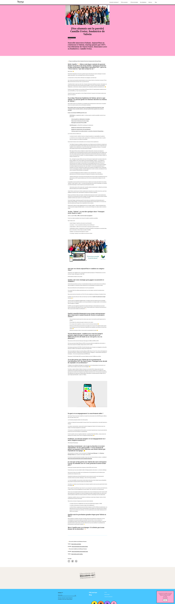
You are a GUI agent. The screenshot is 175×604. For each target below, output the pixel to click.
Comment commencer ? (114, 2)
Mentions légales (107, 594)
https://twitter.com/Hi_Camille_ (77, 553)
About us (150, 2)
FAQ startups (93, 592)
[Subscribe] (75, 595)
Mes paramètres (165, 597)
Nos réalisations (143, 2)
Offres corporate (124, 2)
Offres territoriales (134, 2)
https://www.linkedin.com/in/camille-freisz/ (80, 551)
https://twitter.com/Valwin (76, 543)
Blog (156, 2)
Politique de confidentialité (108, 596)
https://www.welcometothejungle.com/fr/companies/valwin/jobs (80, 458)
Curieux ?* (60, 592)
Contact (105, 592)
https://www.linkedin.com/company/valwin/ (80, 546)
